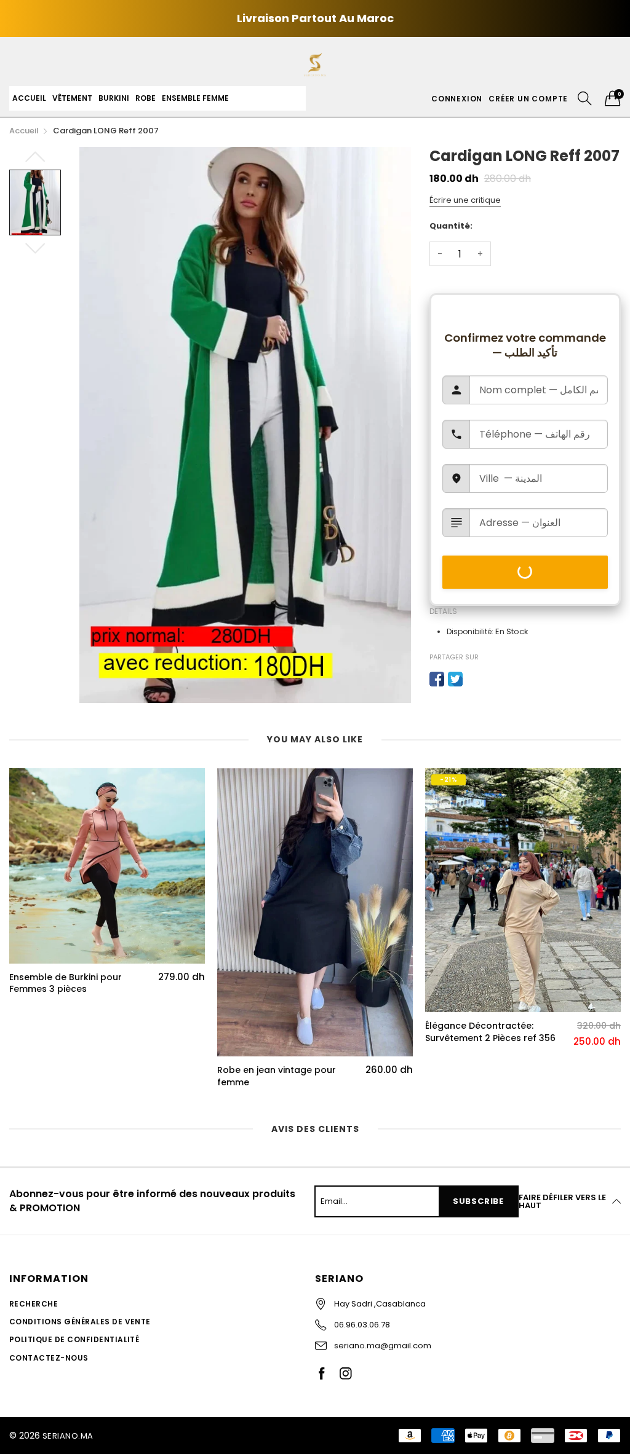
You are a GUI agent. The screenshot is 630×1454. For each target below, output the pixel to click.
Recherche (33, 1304)
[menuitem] (29, 98)
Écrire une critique (465, 200)
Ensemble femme (195, 98)
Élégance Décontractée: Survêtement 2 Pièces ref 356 (490, 1032)
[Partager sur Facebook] (436, 679)
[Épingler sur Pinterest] (473, 679)
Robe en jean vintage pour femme (276, 1076)
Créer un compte (528, 98)
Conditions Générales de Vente (80, 1321)
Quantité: (450, 226)
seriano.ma (68, 1436)
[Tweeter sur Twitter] (455, 679)
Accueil (29, 98)
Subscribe (478, 1201)
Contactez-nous (49, 1358)
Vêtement (72, 98)
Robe (145, 98)
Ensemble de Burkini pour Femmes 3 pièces (65, 984)
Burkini (113, 98)
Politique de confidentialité (74, 1339)
